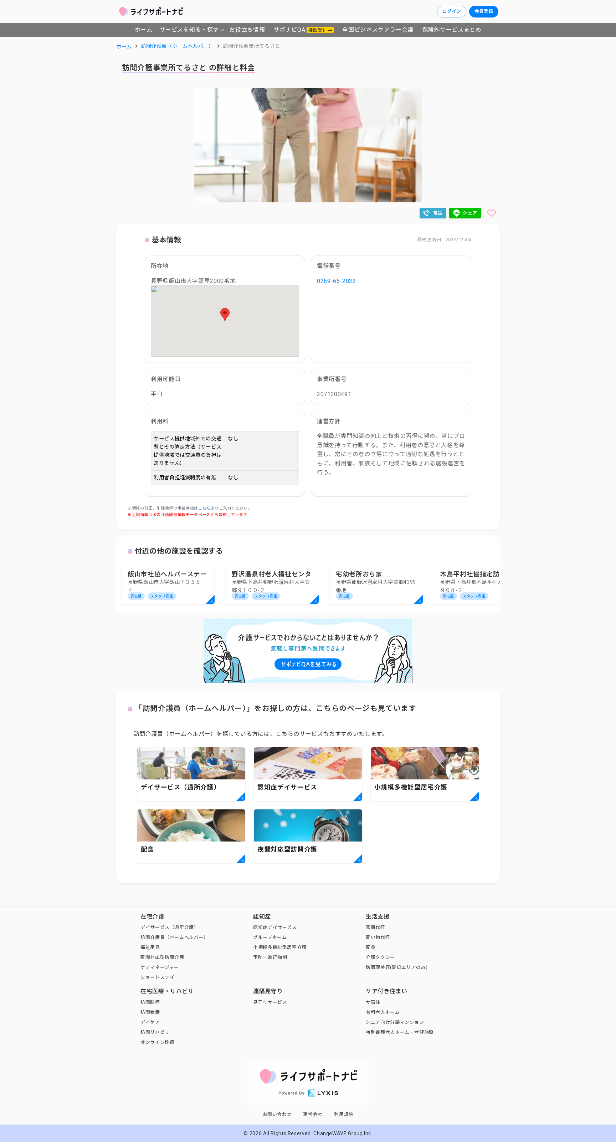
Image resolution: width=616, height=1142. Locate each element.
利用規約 (344, 1114)
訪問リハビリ (155, 1032)
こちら (204, 508)
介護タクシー (380, 957)
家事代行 (375, 927)
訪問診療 (150, 1002)
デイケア (150, 1022)
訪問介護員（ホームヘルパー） (174, 937)
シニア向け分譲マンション (395, 1022)
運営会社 (313, 1114)
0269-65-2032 (336, 281)
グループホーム (270, 937)
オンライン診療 (157, 1042)
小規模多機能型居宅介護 (280, 947)
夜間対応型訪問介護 (162, 957)
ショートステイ (157, 977)
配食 (370, 947)
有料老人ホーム (383, 1012)
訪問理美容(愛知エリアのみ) (397, 967)
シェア (470, 213)
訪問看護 (150, 1012)
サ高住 (373, 1002)
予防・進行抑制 (270, 957)
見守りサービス (270, 1002)
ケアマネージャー (159, 967)
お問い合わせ (277, 1114)
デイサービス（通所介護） (169, 927)
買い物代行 (378, 937)
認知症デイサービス (275, 927)
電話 (438, 213)
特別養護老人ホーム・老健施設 (400, 1032)
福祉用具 (150, 947)
